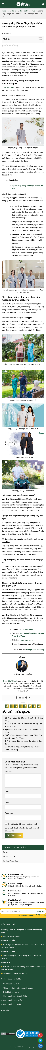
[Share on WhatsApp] (7, 706)
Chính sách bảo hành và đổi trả (15, 996)
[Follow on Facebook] (36, 915)
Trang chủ (5, 11)
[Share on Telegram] (39, 706)
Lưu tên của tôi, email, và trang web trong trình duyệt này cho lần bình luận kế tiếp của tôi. (22, 827)
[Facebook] (16, 697)
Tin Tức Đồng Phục (27, 11)
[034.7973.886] (25, 1035)
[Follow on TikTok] (42, 915)
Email (7, 802)
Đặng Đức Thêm (9, 681)
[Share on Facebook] (12, 706)
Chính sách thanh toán (12, 1004)
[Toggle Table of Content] (39, 39)
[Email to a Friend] (21, 706)
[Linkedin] (20, 697)
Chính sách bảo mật (11, 984)
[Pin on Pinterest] (25, 706)
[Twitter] (30, 697)
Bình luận (9, 771)
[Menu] (3, 4)
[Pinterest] (26, 697)
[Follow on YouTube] (45, 915)
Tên (7, 791)
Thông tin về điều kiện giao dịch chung (18, 988)
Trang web (9, 813)
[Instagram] (23, 697)
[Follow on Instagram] (39, 915)
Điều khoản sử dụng (11, 992)
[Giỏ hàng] (43, 4)
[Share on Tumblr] (34, 706)
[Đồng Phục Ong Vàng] (23, 4)
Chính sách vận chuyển (12, 1000)
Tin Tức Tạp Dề (9, 856)
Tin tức (14, 11)
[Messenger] (25, 1040)
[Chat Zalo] (25, 1045)
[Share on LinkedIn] (30, 706)
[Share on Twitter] (16, 706)
